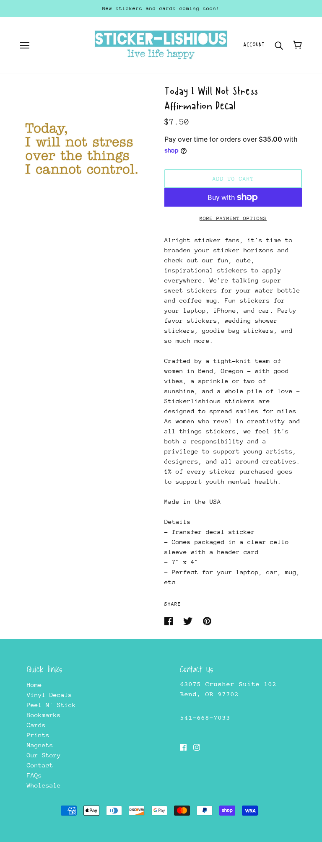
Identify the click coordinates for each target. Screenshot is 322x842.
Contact (40, 765)
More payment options (233, 218)
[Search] (279, 44)
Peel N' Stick (51, 704)
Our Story (44, 755)
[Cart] (297, 45)
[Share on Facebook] (170, 620)
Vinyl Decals (49, 694)
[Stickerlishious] (160, 44)
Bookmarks (44, 714)
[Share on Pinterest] (207, 620)
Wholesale (44, 785)
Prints (38, 734)
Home (34, 684)
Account (254, 44)
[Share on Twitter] (190, 620)
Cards (36, 724)
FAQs (34, 775)
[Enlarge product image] (82, 148)
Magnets (40, 745)
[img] (183, 746)
